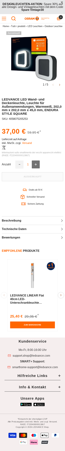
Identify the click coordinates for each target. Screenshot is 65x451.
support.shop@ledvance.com (31, 355)
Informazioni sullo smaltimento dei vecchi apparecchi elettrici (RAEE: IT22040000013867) (31, 154)
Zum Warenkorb (32, 325)
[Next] (60, 84)
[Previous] (53, 84)
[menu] (4, 18)
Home (6, 26)
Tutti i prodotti (18, 26)
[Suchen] (13, 18)
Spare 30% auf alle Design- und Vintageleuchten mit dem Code (32, 7)
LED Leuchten (35, 26)
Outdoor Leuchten (54, 26)
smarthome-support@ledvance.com (35, 367)
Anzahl (6, 164)
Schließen (61, 2)
